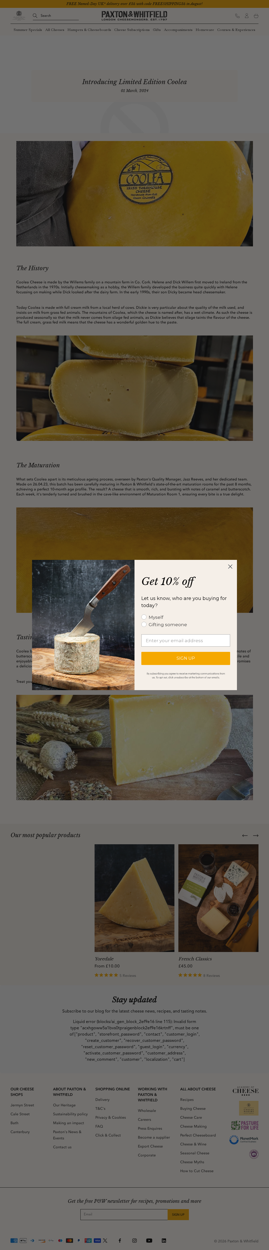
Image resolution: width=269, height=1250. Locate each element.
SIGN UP (186, 658)
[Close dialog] (230, 566)
